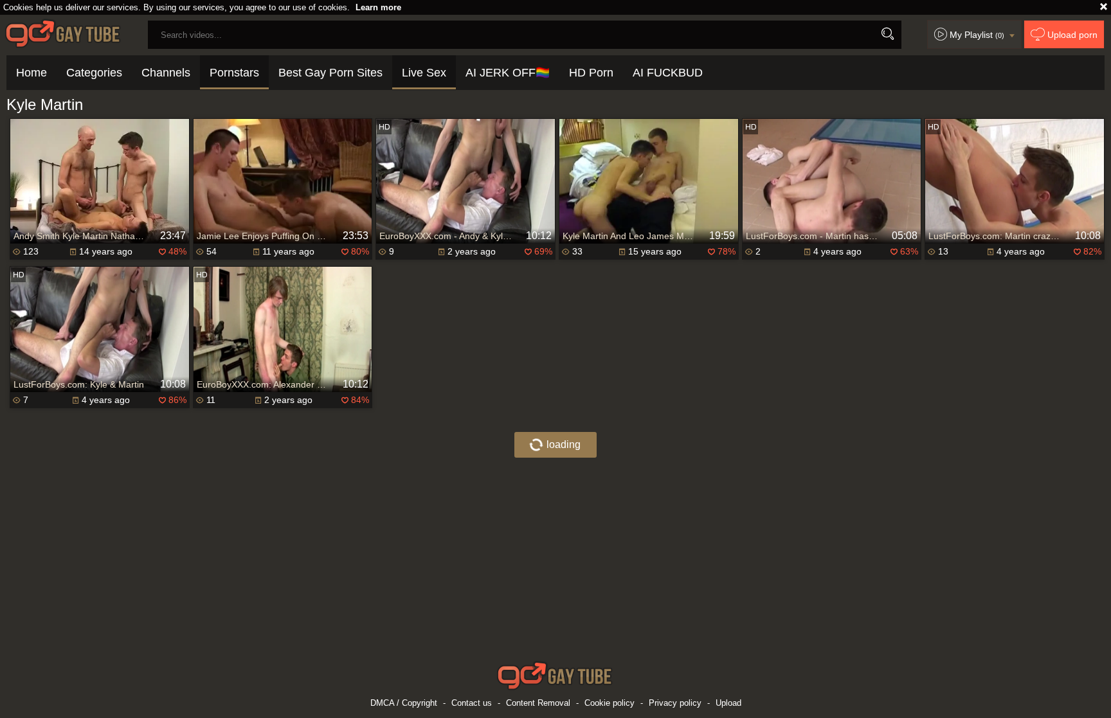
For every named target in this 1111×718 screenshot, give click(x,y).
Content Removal (538, 703)
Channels (165, 72)
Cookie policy (609, 703)
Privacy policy (675, 703)
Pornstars (234, 72)
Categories (94, 72)
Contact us (471, 703)
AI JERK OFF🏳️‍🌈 (507, 72)
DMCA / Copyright (403, 703)
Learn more (378, 7)
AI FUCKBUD (668, 72)
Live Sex (424, 72)
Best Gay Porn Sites (330, 72)
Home (31, 72)
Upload (728, 703)
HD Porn (591, 72)
